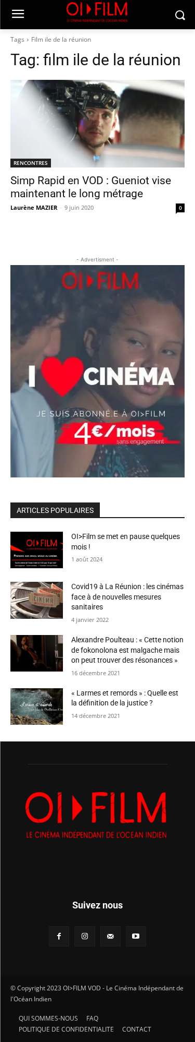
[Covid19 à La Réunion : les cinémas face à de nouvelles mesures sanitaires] (36, 600)
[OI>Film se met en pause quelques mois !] (36, 550)
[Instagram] (84, 936)
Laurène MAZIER (33, 207)
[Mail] (110, 936)
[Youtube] (136, 936)
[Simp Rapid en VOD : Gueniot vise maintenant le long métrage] (97, 123)
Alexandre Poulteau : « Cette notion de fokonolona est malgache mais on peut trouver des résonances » (127, 650)
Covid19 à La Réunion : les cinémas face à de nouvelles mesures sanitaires (127, 596)
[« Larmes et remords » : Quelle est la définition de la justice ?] (36, 706)
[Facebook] (59, 936)
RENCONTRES (31, 162)
